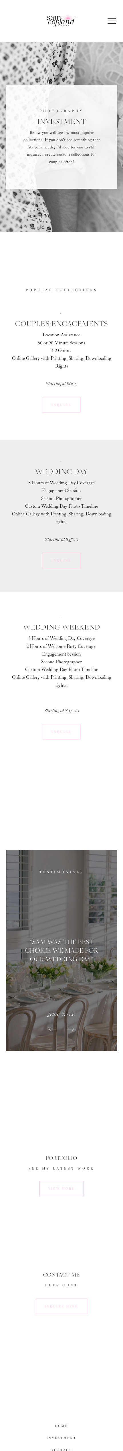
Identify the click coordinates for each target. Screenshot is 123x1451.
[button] (112, 21)
